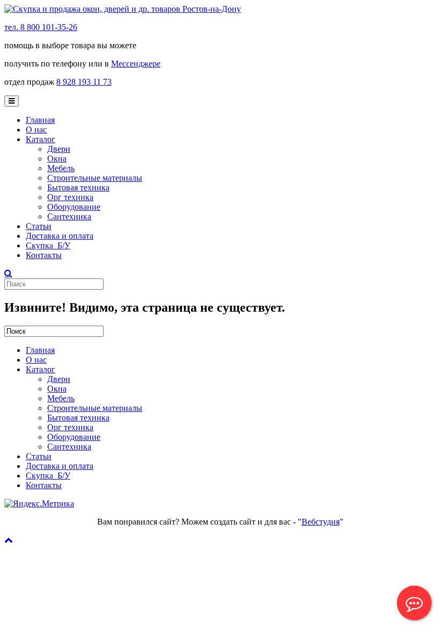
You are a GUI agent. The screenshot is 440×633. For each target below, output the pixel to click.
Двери (58, 148)
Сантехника (69, 216)
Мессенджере (135, 63)
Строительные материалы (94, 177)
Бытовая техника (78, 187)
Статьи (39, 226)
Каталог (40, 139)
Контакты (44, 255)
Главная (40, 119)
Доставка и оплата (59, 235)
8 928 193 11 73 (84, 81)
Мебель (61, 168)
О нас (36, 129)
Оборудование (73, 206)
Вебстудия (321, 521)
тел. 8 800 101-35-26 (40, 27)
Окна (57, 158)
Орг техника (70, 197)
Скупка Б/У (48, 245)
